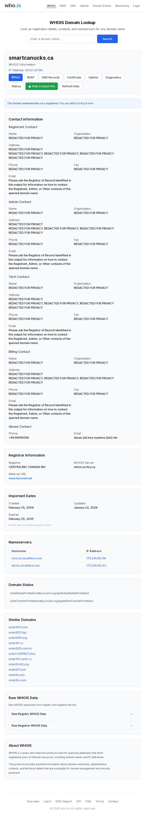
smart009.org (18, 638)
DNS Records (51, 77)
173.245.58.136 (96, 558)
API (78, 801)
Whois (15, 77)
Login (136, 5)
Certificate (74, 77)
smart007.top (17, 632)
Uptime (84, 5)
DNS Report (64, 801)
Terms (99, 801)
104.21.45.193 (34, 70)
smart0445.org (19, 664)
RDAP (63, 5)
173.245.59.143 (96, 565)
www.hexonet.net (20, 478)
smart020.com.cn (20, 648)
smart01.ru (16, 643)
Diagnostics (113, 77)
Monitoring (122, 5)
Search (107, 39)
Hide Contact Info (43, 86)
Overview (33, 801)
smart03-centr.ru (20, 659)
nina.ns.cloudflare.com (26, 558)
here (90, 103)
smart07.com (17, 669)
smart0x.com (17, 680)
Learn (47, 801)
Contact (113, 801)
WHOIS (51, 5)
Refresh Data (70, 86)
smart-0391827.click (22, 653)
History (16, 86)
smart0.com (17, 675)
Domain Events (102, 5)
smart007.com (18, 627)
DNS (73, 5)
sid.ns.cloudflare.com (25, 565)
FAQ (88, 801)
